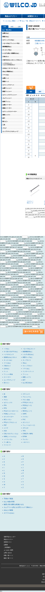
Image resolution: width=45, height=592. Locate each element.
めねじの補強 (8, 510)
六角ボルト (7, 366)
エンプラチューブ (9, 380)
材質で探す (6, 389)
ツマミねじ (26, 368)
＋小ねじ (7, 349)
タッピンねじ (8, 360)
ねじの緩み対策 (9, 501)
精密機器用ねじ (28, 351)
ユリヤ (6, 428)
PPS (5, 408)
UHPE (25, 414)
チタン (6, 400)
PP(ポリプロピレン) (10, 422)
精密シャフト (27, 377)
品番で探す (6, 451)
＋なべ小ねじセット (29, 349)
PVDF (24, 408)
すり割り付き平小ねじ (11, 351)
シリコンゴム (8, 439)
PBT (5, 425)
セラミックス (8, 402)
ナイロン (25, 417)
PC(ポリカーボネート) (11, 411)
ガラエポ (25, 428)
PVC (24, 419)
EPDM (25, 436)
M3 (31, 92)
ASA (5, 431)
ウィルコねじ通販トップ (11, 21)
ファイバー (7, 445)
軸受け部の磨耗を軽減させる (14, 504)
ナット (6, 371)
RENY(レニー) (27, 411)
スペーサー (7, 377)
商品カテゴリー (11, 16)
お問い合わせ (8, 553)
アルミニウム (27, 397)
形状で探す (6, 344)
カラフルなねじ (9, 513)
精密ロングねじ (28, 357)
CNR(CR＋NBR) (28, 433)
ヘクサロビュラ (9, 354)
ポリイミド (26, 422)
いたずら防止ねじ (28, 354)
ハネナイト (26, 442)
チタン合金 (26, 400)
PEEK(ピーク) (27, 405)
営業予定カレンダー (10, 537)
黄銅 (5, 397)
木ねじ (25, 363)
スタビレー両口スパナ (30, 202)
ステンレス (26, 394)
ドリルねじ (7, 363)
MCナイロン (8, 419)
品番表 (6, 545)
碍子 (24, 380)
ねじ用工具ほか (28, 383)
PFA (5, 405)
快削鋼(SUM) (39, 41)
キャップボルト (28, 366)
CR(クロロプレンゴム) (11, 433)
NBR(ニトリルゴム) (10, 436)
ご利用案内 (7, 547)
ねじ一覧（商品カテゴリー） (32, 21)
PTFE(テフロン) (28, 402)
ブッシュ (25, 374)
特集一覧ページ (8, 555)
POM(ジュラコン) (9, 414)
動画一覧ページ (8, 558)
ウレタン (25, 439)
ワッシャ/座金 (8, 374)
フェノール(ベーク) (29, 425)
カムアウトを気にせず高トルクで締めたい (18, 507)
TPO (24, 431)
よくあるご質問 (8, 550)
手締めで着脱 (8, 498)
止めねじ (7, 368)
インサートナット (28, 371)
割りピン (7, 383)
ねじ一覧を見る (6, 30)
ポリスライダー (9, 417)
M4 (40, 92)
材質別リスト (33, 16)
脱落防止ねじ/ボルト (10, 357)
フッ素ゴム (7, 442)
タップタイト (27, 360)
